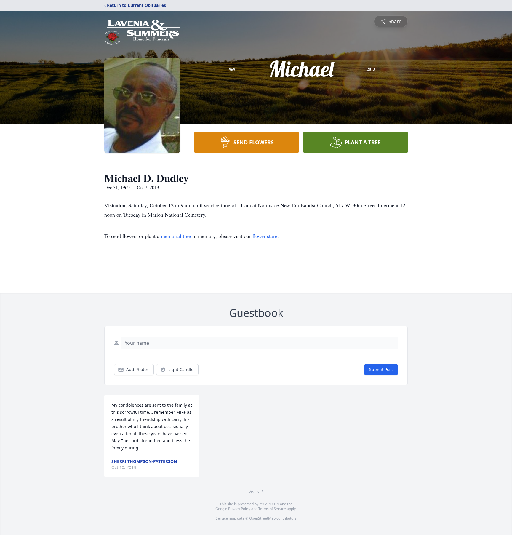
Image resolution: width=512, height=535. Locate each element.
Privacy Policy (239, 508)
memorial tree (176, 235)
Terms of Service (272, 508)
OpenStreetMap (262, 518)
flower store (264, 235)
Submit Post (381, 369)
